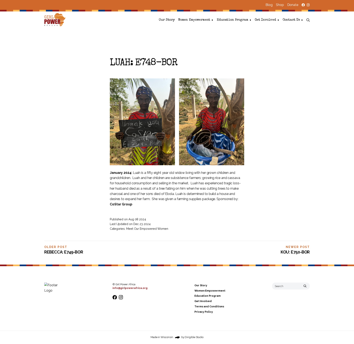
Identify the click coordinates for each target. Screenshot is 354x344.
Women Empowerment (194, 20)
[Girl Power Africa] (55, 20)
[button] (308, 20)
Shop (280, 5)
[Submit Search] (305, 286)
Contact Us (291, 20)
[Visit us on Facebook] (303, 5)
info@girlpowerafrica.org (130, 288)
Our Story (167, 20)
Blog (269, 5)
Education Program (232, 20)
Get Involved (265, 20)
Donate (292, 5)
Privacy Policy (203, 311)
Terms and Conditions (209, 306)
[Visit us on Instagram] (308, 5)
